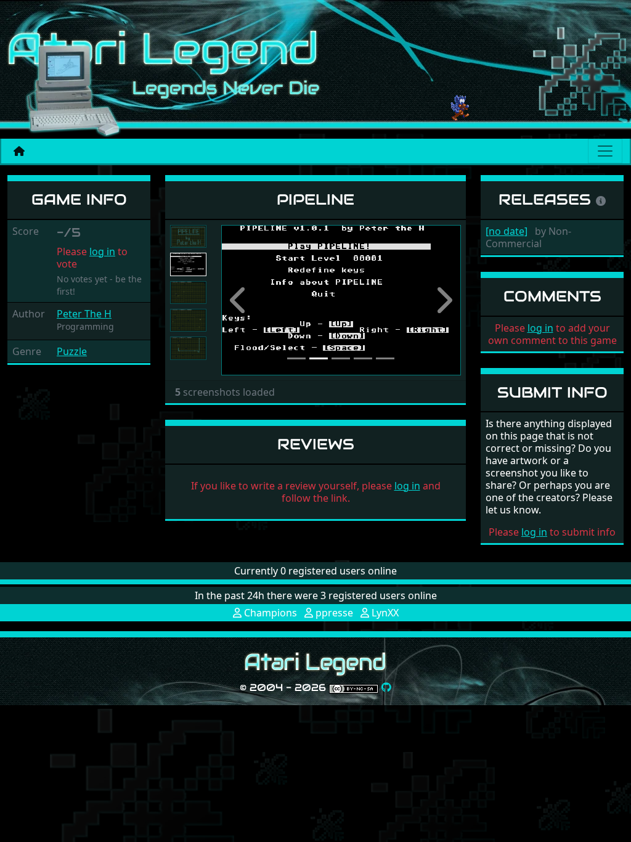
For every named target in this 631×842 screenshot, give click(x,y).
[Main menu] (605, 151)
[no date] (506, 231)
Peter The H (84, 314)
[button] (239, 300)
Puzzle (72, 351)
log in (102, 251)
